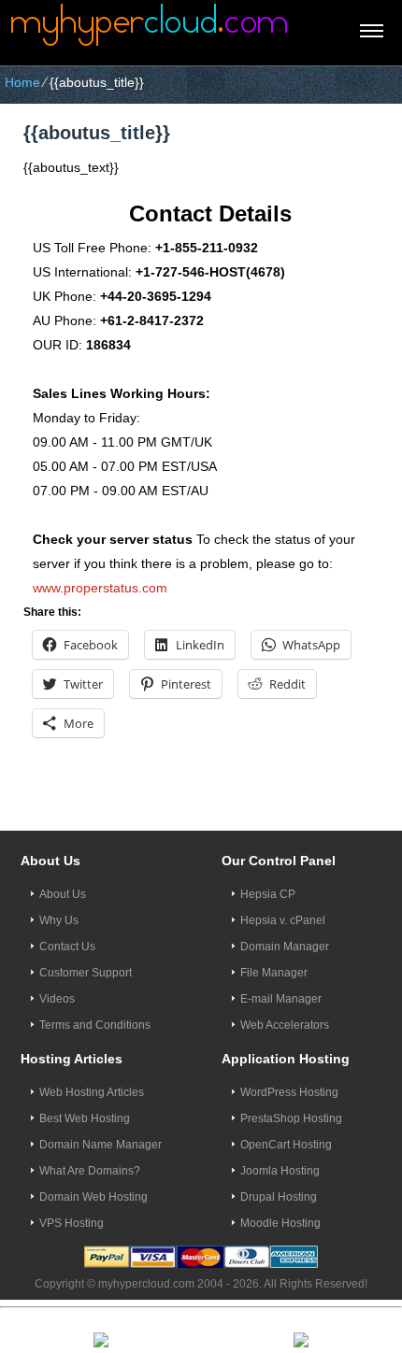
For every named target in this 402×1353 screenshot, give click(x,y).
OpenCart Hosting (286, 1144)
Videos (57, 998)
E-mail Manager (281, 998)
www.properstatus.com (100, 587)
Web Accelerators (284, 1025)
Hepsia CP (267, 894)
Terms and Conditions (95, 1025)
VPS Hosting (71, 1223)
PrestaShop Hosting (291, 1118)
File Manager (274, 972)
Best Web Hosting (84, 1118)
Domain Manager (284, 946)
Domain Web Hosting (93, 1196)
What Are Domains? (89, 1170)
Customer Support (85, 972)
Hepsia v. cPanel (282, 920)
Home (22, 82)
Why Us (59, 920)
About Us (62, 894)
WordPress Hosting (289, 1092)
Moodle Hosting (280, 1223)
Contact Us (67, 946)
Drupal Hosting (278, 1196)
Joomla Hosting (280, 1170)
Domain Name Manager (100, 1144)
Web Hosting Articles (91, 1092)
